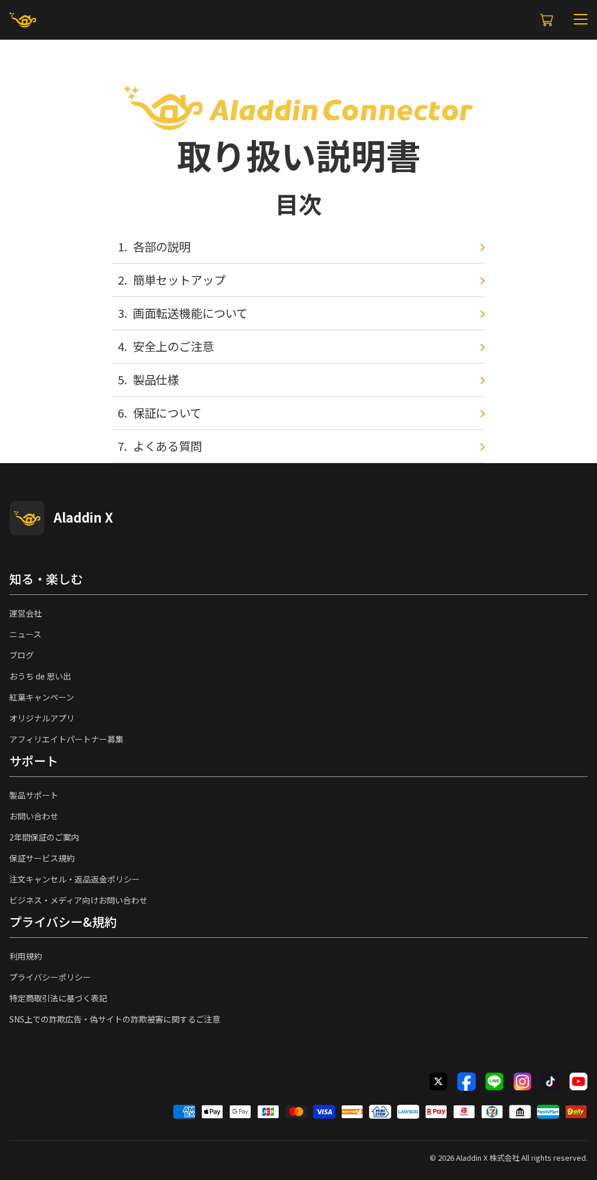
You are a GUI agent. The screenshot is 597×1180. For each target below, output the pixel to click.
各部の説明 (162, 246)
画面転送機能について (190, 312)
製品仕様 (156, 379)
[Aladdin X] (26, 517)
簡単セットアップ (179, 279)
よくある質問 (167, 445)
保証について (167, 412)
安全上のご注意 (173, 346)
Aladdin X (471, 1157)
